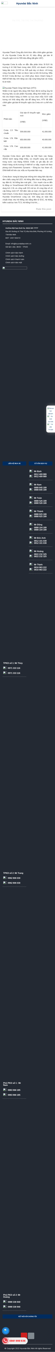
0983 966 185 (14, 1090)
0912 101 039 (40, 543)
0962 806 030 (14, 878)
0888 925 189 (40, 516)
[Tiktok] (31, 1336)
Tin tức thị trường (32, 20)
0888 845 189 (40, 490)
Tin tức (16, 20)
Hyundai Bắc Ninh (27, 3)
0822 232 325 (40, 556)
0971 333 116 (14, 668)
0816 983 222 (40, 570)
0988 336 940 (14, 1302)
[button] (51, 3)
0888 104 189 (40, 530)
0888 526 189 (40, 503)
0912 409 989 (40, 476)
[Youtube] (24, 1336)
